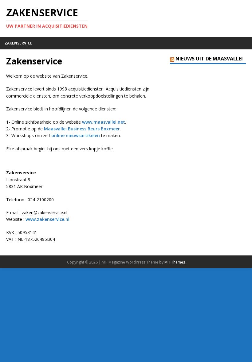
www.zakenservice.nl (47, 219)
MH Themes (174, 262)
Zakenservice (18, 43)
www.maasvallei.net (103, 122)
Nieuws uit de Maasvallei (209, 58)
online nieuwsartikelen (75, 135)
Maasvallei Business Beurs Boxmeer (82, 129)
